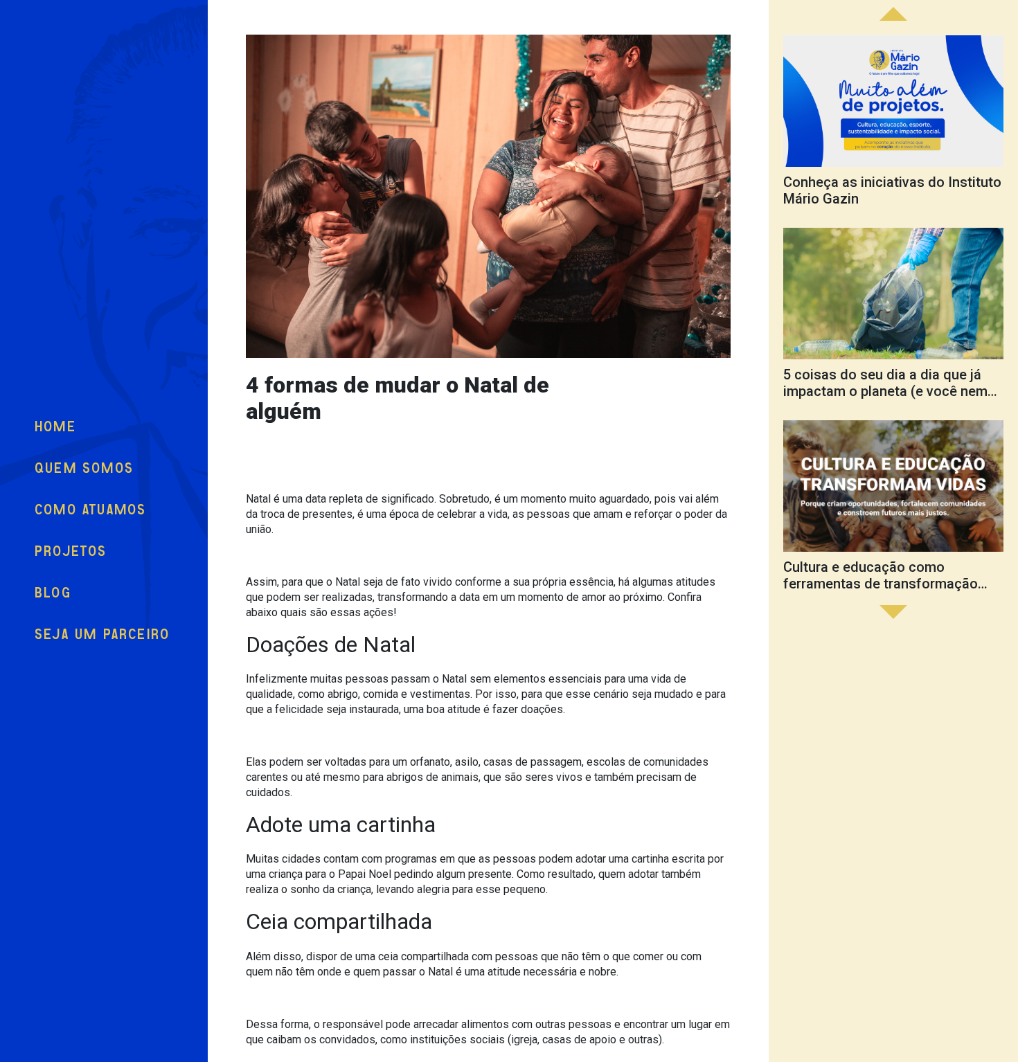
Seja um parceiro (102, 634)
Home (55, 427)
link (893, 124)
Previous (893, 612)
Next (893, 14)
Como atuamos (90, 510)
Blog (53, 593)
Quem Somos (84, 468)
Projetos (71, 551)
